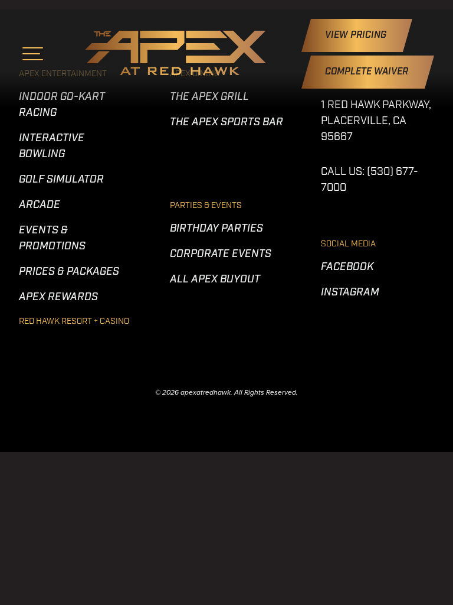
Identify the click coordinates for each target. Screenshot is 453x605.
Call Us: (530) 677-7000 (369, 180)
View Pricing (357, 35)
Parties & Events (206, 205)
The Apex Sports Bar (226, 123)
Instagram (350, 293)
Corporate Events (220, 254)
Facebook (347, 267)
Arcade (39, 205)
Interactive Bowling (51, 147)
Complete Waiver (368, 72)
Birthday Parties (216, 229)
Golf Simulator (61, 180)
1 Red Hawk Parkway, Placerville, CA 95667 (376, 121)
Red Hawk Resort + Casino (74, 321)
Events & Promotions (52, 239)
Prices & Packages (69, 272)
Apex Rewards (58, 297)
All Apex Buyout (215, 280)
